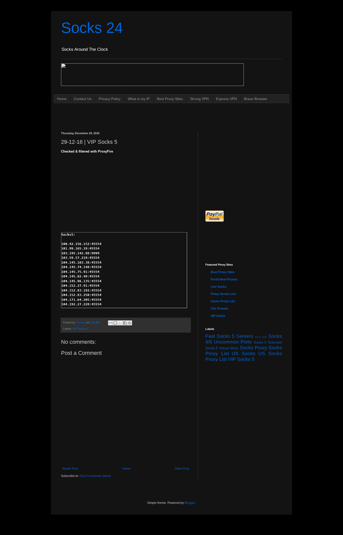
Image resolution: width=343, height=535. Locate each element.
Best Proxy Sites (170, 99)
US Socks (243, 353)
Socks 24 (92, 27)
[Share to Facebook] (124, 322)
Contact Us (82, 99)
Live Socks (218, 286)
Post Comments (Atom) (95, 476)
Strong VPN (199, 99)
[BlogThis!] (115, 322)
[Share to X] (120, 322)
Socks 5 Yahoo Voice (222, 348)
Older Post (182, 468)
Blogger (190, 503)
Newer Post (70, 468)
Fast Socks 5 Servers (229, 336)
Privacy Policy (110, 99)
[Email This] (110, 322)
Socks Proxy (253, 347)
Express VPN (226, 99)
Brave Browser (255, 99)
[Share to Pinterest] (129, 322)
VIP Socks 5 (80, 328)
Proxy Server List (223, 294)
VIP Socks (218, 316)
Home (62, 99)
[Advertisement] (152, 112)
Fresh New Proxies (224, 279)
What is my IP (139, 99)
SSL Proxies (219, 308)
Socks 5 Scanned (268, 342)
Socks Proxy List (223, 301)
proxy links (261, 336)
